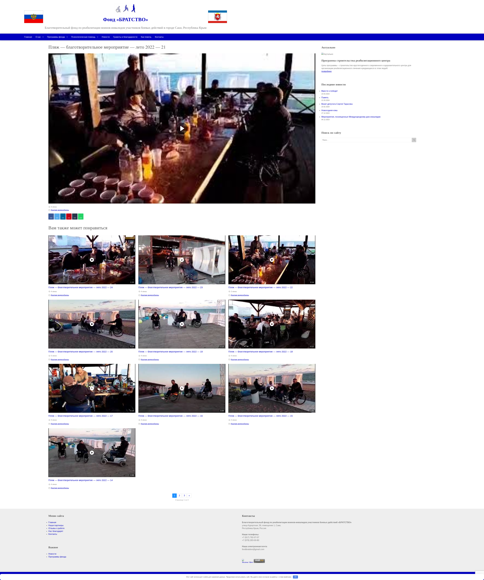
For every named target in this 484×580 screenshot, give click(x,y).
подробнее (326, 71)
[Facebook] (51, 216)
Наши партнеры (56, 525)
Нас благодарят (55, 531)
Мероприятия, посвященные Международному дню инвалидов (351, 117)
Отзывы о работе (56, 528)
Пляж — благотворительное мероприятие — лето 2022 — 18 (260, 351)
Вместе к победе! (329, 91)
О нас (38, 37)
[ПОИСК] (414, 140)
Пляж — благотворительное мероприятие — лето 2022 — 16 (170, 416)
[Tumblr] (75, 216)
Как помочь (146, 37)
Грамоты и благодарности (125, 37)
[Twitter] (57, 216)
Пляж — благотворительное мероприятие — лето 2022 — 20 (80, 351)
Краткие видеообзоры (60, 210)
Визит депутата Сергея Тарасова (337, 104)
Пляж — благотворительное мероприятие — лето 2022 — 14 (80, 480)
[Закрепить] (69, 216)
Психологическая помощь (83, 37)
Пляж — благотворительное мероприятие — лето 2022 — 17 (80, 416)
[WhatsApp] (80, 216)
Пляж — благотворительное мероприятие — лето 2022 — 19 (170, 351)
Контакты (159, 37)
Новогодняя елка (329, 110)
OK (295, 577)
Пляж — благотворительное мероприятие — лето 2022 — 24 (80, 287)
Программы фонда (56, 37)
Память (324, 97)
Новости (106, 37)
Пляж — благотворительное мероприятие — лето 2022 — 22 (260, 287)
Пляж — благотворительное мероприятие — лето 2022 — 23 (170, 287)
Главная (28, 37)
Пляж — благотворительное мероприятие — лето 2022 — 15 (260, 416)
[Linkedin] (63, 216)
